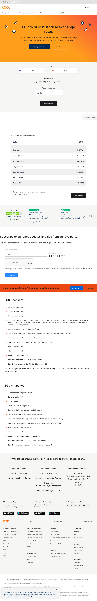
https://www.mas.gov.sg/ (33, 414)
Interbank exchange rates (34, 534)
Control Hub (6, 544)
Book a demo (88, 521)
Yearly (58, 82)
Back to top (90, 117)
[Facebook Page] (67, 505)
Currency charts (31, 541)
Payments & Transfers (9, 534)
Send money (54, 531)
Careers (76, 568)
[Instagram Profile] (88, 505)
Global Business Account (10, 531)
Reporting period (48, 88)
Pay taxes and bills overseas (58, 544)
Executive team (78, 565)
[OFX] (6, 7)
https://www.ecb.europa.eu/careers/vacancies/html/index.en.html (47, 333)
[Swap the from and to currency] (48, 71)
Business (5, 2)
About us (76, 531)
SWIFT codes (31, 547)
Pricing (5, 556)
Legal (75, 534)
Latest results (78, 550)
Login (87, 7)
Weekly (63, 255)
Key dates (76, 553)
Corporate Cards (8, 537)
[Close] (57, 590)
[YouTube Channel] (83, 505)
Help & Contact (58, 521)
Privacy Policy (86, 268)
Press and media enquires (58, 553)
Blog (28, 559)
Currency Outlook (32, 556)
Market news (12, 13)
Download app (54, 534)
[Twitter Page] (75, 505)
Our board (77, 562)
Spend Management (9, 547)
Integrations (6, 553)
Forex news (30, 562)
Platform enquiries (55, 556)
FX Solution (6, 541)
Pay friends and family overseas (60, 537)
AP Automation (7, 550)
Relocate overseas (55, 541)
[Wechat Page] (79, 505)
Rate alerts (30, 544)
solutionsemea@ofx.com (48, 490)
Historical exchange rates (26, 13)
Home (4, 13)
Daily (40, 82)
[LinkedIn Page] (71, 505)
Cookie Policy (28, 596)
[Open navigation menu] (93, 7)
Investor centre (78, 547)
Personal (14, 2)
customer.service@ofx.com (19, 478)
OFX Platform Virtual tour (34, 531)
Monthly (49, 82)
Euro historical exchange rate (45, 13)
